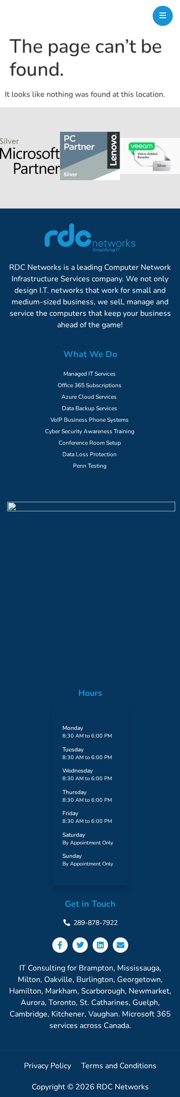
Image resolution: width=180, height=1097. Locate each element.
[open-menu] (163, 16)
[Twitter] (80, 945)
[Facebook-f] (60, 945)
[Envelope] (120, 945)
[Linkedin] (100, 945)
